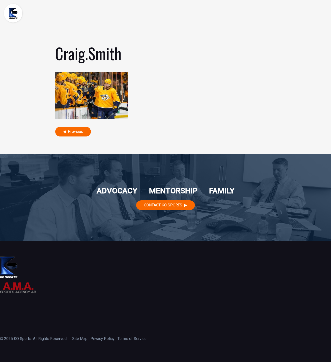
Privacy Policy (102, 338)
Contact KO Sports (163, 205)
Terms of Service (132, 338)
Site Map (79, 338)
